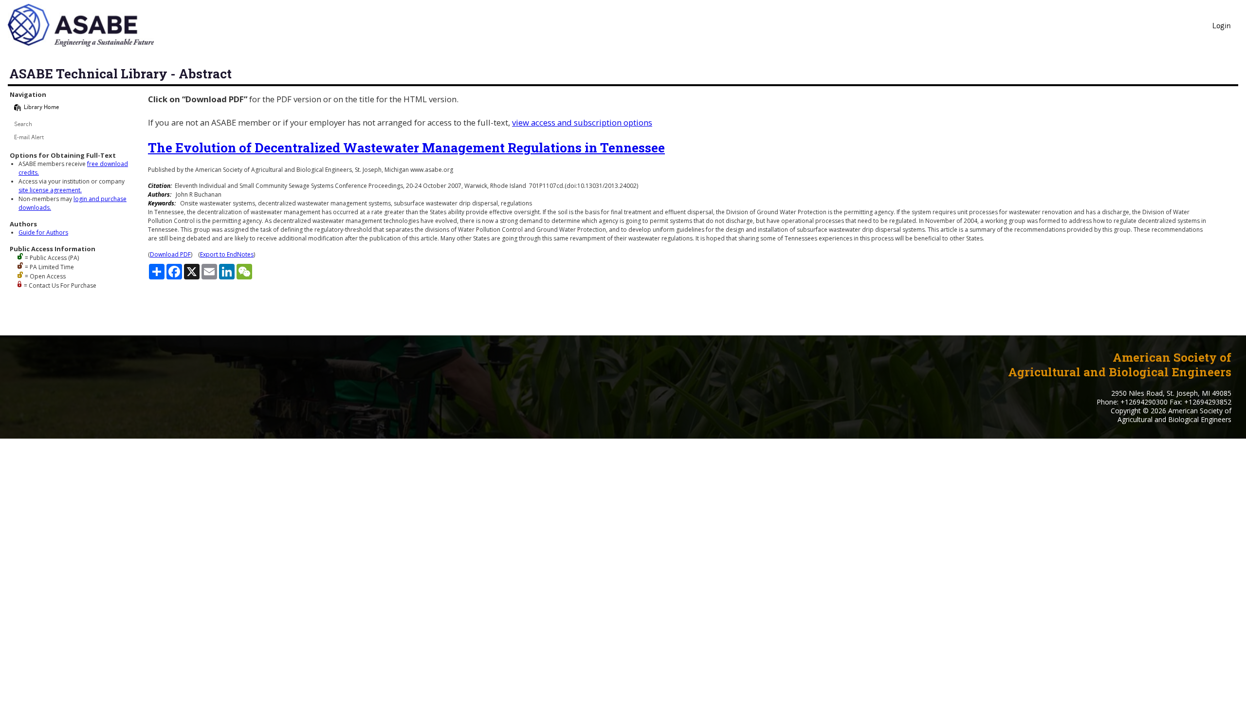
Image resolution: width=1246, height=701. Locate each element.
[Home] (17, 107)
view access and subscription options (582, 122)
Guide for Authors (43, 232)
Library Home (41, 108)
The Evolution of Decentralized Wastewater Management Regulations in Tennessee (406, 147)
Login (1221, 26)
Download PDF (170, 254)
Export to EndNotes (227, 254)
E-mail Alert (29, 138)
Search (23, 125)
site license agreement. (50, 190)
